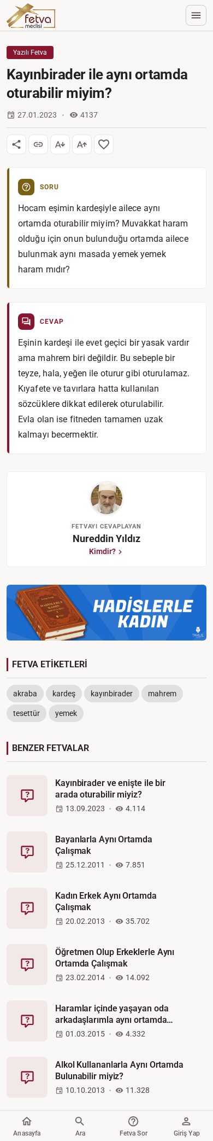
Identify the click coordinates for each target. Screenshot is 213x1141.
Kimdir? (102, 551)
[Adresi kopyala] (38, 144)
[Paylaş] (16, 144)
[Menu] (196, 15)
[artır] (82, 144)
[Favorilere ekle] (104, 144)
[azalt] (60, 144)
